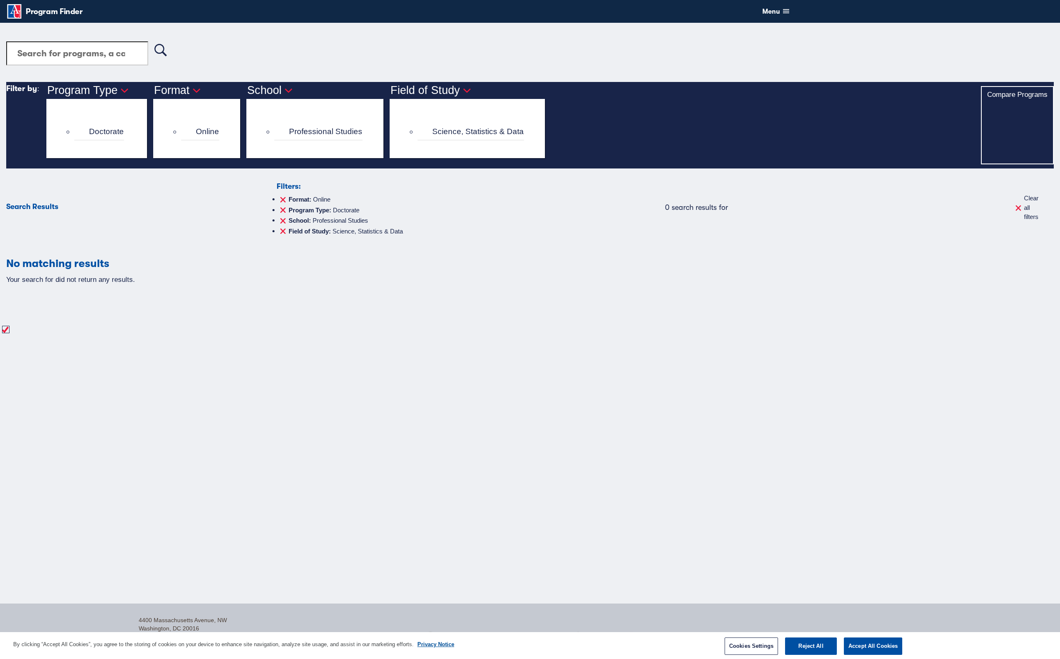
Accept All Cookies (873, 646)
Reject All (810, 646)
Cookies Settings (751, 646)
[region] (530, 645)
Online (207, 131)
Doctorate (106, 131)
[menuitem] (100, 132)
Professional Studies (325, 131)
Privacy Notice (435, 644)
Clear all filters (1031, 207)
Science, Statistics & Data (478, 131)
